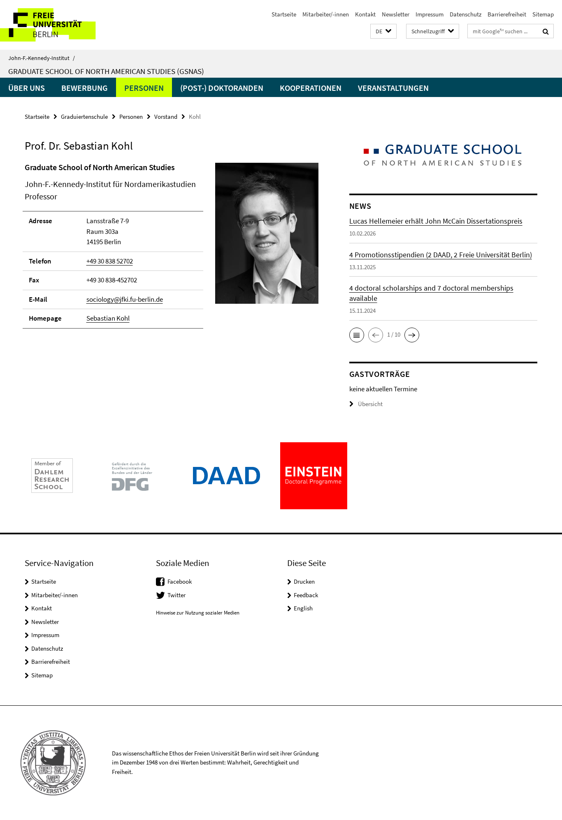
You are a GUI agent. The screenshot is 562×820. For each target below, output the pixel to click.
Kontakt (365, 14)
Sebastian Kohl (108, 318)
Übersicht (370, 404)
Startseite (284, 14)
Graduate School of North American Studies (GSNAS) (106, 71)
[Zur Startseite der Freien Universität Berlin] (69, 25)
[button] (383, 31)
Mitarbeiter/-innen (325, 14)
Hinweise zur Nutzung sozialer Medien (197, 612)
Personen (144, 88)
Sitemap (543, 14)
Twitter (176, 595)
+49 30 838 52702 (109, 261)
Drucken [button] (304, 581)
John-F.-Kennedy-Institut (41, 58)
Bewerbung (84, 88)
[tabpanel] (171, 249)
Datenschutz (465, 14)
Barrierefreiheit (507, 14)
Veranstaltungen (393, 88)
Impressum (430, 14)
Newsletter (395, 14)
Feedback (306, 595)
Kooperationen (310, 88)
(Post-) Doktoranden (221, 88)
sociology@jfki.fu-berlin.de (124, 299)
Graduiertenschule (84, 116)
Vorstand (165, 116)
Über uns (26, 88)
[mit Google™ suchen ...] (545, 31)
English (303, 608)
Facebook (179, 581)
